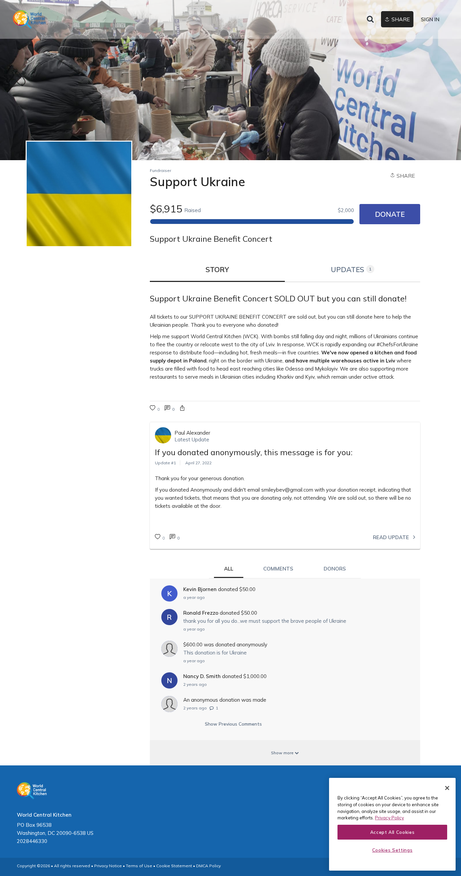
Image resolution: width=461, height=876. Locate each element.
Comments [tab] (278, 568)
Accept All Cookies (392, 832)
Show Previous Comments (233, 724)
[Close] (447, 788)
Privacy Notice (108, 865)
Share (405, 175)
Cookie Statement (174, 865)
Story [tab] (217, 269)
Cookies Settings (392, 850)
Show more (283, 752)
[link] (29, 19)
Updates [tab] (351, 269)
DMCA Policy (208, 865)
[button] (182, 408)
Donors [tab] (335, 568)
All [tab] (228, 568)
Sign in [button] (430, 19)
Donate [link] (390, 214)
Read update (391, 537)
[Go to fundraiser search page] (370, 19)
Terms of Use (139, 865)
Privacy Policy (389, 817)
